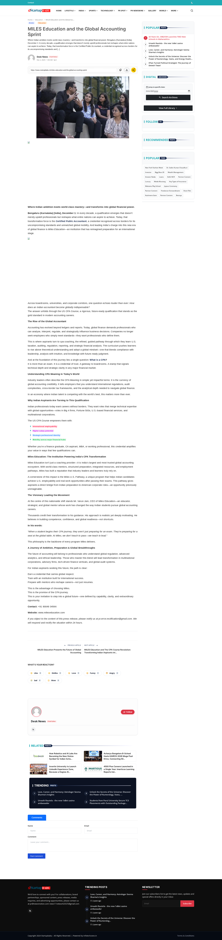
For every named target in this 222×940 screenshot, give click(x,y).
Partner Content (184, 177)
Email (86, 826)
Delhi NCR (171, 177)
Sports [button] (92, 10)
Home (59, 10)
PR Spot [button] (122, 10)
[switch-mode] (192, 3)
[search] (191, 10)
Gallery (152, 10)
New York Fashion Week (154, 168)
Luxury (147, 182)
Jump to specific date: (155, 87)
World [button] (162, 10)
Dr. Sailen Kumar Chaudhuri (176, 168)
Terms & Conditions (185, 935)
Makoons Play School (153, 186)
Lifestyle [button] (69, 10)
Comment (32, 836)
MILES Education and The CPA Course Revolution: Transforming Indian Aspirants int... (107, 651)
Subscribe (187, 903)
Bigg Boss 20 (159, 172)
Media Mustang (160, 182)
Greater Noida (150, 177)
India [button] (81, 10)
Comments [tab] (37, 817)
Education (39, 20)
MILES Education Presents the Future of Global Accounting (59, 651)
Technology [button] (107, 10)
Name (30, 826)
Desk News (38, 721)
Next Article (89, 645)
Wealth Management (175, 172)
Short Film (187, 191)
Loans (161, 177)
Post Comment (36, 856)
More (173, 10)
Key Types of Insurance (177, 182)
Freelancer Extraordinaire (170, 191)
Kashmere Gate (151, 195)
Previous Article (74, 645)
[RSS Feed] (33, 729)
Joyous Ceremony (170, 186)
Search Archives (168, 97)
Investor (148, 172)
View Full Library (168, 108)
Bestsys (179, 195)
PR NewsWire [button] (137, 10)
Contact (31, 2)
